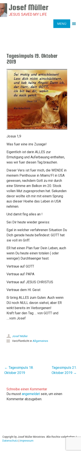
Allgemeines (40, 340)
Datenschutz (10, 440)
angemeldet (31, 394)
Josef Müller (20, 336)
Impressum (26, 440)
